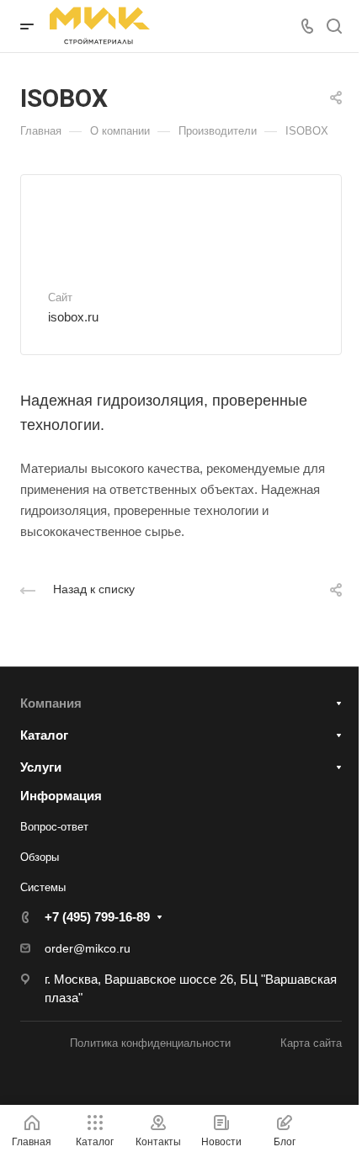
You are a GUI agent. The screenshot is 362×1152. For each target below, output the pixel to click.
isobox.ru (73, 317)
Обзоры (39, 857)
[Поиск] (334, 27)
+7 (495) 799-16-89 (97, 917)
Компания (51, 703)
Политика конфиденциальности (150, 1043)
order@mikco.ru (87, 948)
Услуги (40, 767)
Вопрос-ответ (54, 826)
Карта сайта (311, 1043)
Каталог (44, 735)
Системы (43, 887)
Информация (61, 795)
